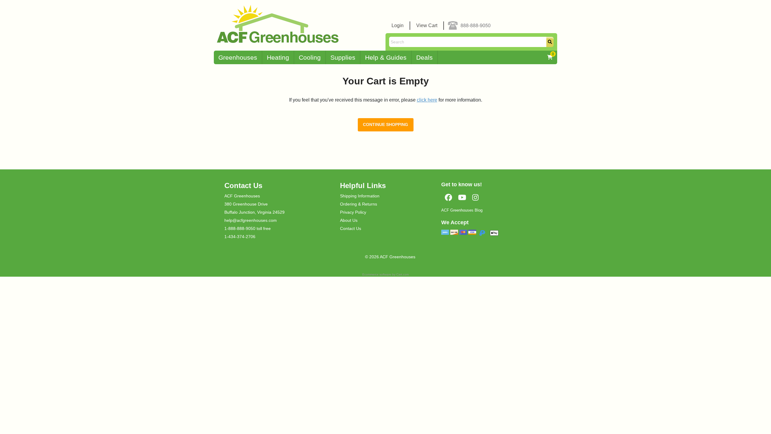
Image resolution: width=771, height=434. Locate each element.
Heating (278, 57)
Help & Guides (386, 57)
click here (427, 99)
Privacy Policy (353, 212)
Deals (424, 57)
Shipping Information (359, 195)
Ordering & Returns (358, 204)
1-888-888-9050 (239, 228)
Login (398, 25)
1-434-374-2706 (239, 236)
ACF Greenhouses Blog (461, 210)
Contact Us (350, 228)
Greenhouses (237, 57)
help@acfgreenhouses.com (250, 220)
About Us (348, 220)
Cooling (310, 57)
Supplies (342, 57)
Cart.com (402, 274)
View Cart (426, 25)
